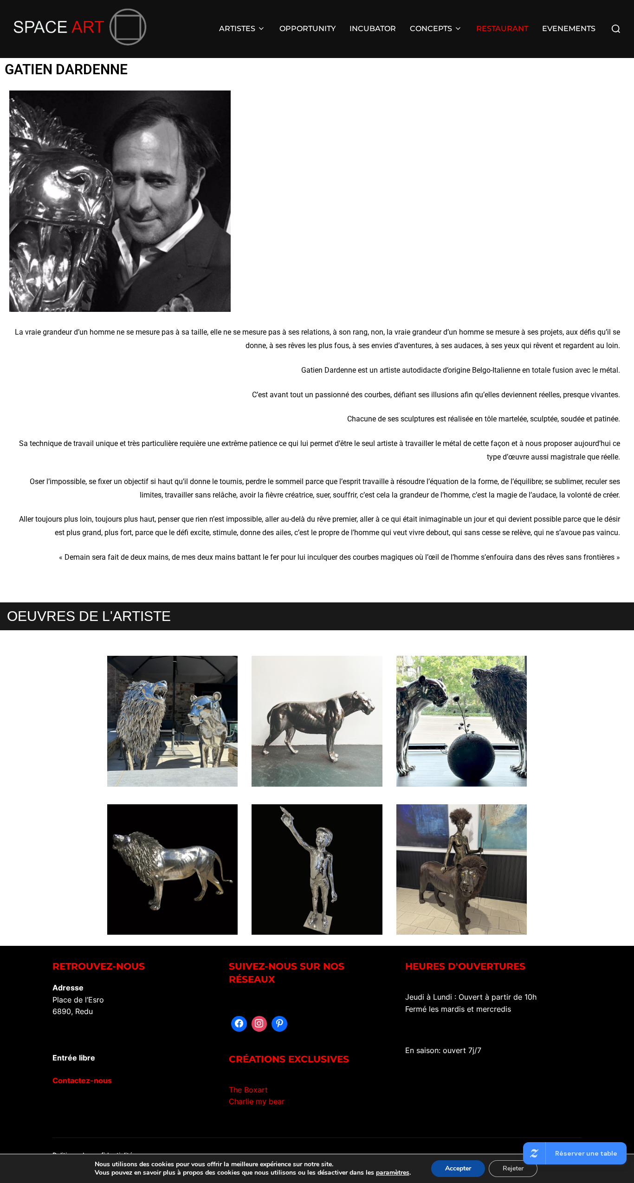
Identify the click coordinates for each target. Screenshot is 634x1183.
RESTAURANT (502, 28)
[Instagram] (259, 1024)
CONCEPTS (431, 28)
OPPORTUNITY (307, 28)
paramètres (392, 1173)
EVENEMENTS (568, 28)
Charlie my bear (257, 1101)
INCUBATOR (372, 28)
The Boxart (248, 1089)
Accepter (458, 1168)
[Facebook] (239, 1024)
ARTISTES (237, 28)
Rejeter (513, 1168)
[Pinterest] (279, 1024)
